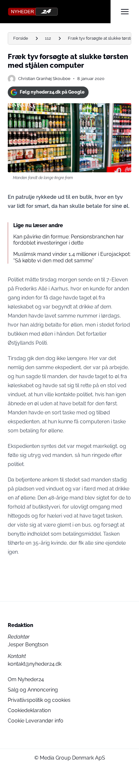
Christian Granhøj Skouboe (44, 78)
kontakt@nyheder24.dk (34, 664)
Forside (20, 38)
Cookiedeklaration (29, 710)
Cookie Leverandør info (35, 721)
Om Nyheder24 (26, 679)
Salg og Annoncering (33, 690)
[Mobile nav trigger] (124, 11)
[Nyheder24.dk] (59, 11)
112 (48, 38)
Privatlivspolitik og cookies (39, 700)
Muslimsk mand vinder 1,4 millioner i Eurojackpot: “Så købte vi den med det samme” (72, 257)
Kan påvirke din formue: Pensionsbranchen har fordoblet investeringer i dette (68, 240)
